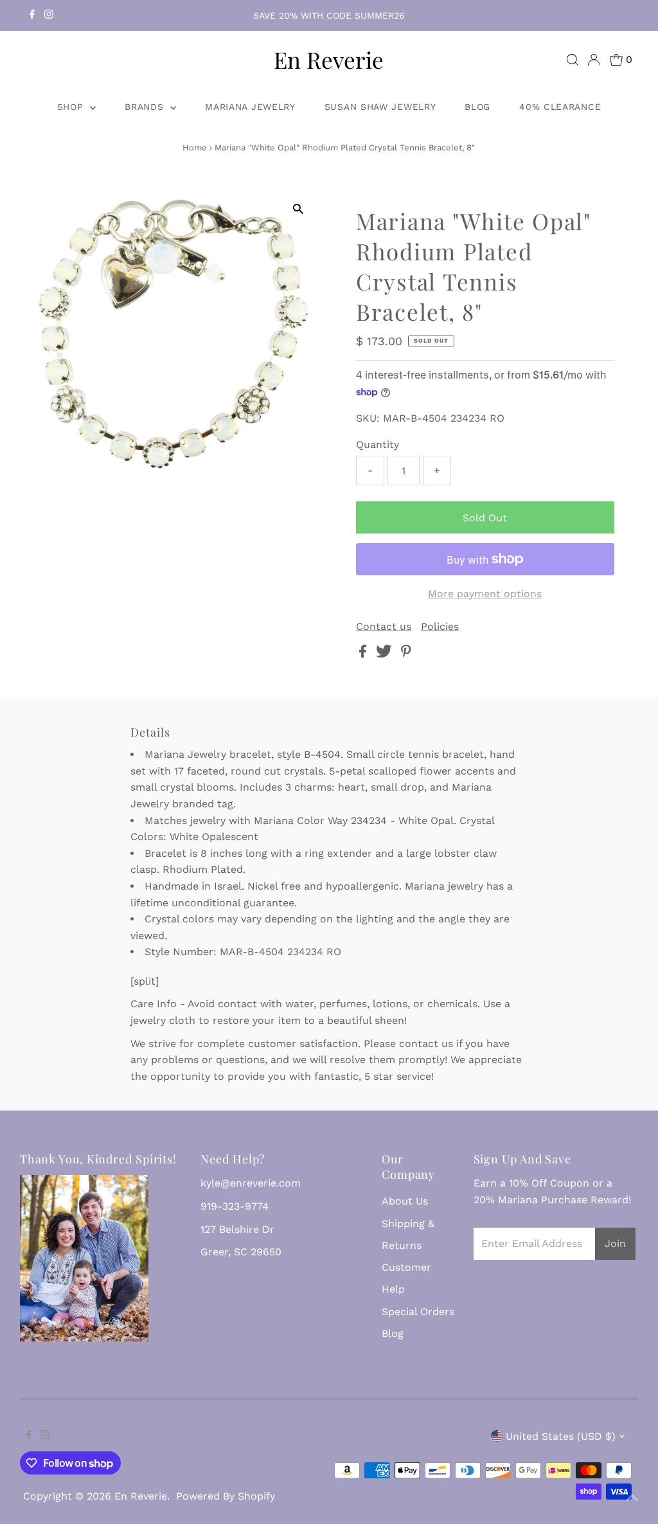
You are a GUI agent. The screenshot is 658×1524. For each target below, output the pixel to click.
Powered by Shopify (225, 1496)
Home (194, 147)
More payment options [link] (485, 593)
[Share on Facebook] (364, 654)
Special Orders (418, 1311)
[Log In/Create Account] (594, 60)
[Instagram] (49, 15)
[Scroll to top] (632, 1498)
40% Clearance (560, 107)
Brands (146, 107)
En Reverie (329, 59)
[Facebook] (32, 15)
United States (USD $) (561, 1436)
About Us (405, 1201)
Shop (72, 107)
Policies (440, 627)
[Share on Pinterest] (406, 654)
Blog (477, 107)
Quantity (377, 444)
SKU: (368, 418)
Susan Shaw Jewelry (380, 107)
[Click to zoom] (298, 209)
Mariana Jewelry (250, 107)
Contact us (383, 627)
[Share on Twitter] (385, 654)
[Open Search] (572, 60)
